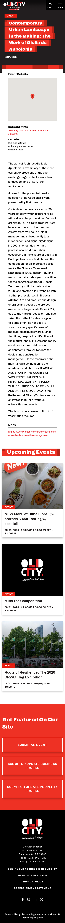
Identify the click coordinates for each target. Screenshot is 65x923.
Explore (11, 57)
